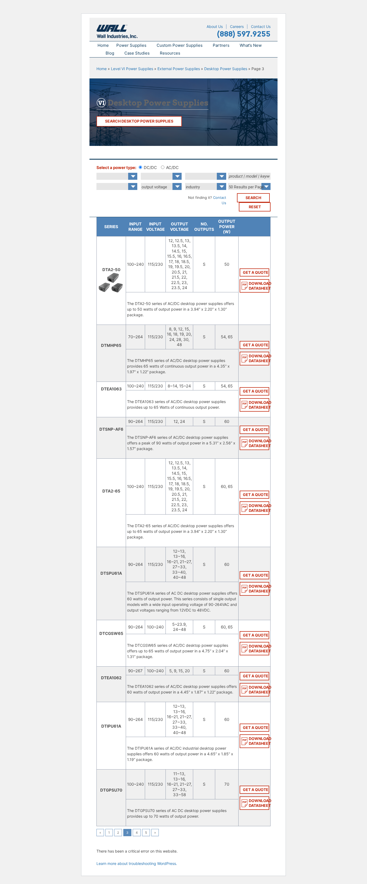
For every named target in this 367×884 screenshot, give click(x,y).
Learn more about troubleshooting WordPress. (136, 863)
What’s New (251, 45)
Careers (237, 26)
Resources (170, 53)
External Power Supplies (178, 68)
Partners (221, 45)
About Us (215, 26)
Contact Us (261, 26)
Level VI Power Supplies (132, 68)
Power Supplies (131, 45)
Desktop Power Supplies (225, 68)
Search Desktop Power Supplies (139, 121)
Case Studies (137, 53)
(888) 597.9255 (244, 34)
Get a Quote (255, 272)
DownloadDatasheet (259, 285)
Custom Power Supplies (180, 45)
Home (103, 45)
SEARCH (253, 197)
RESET (255, 206)
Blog (110, 53)
